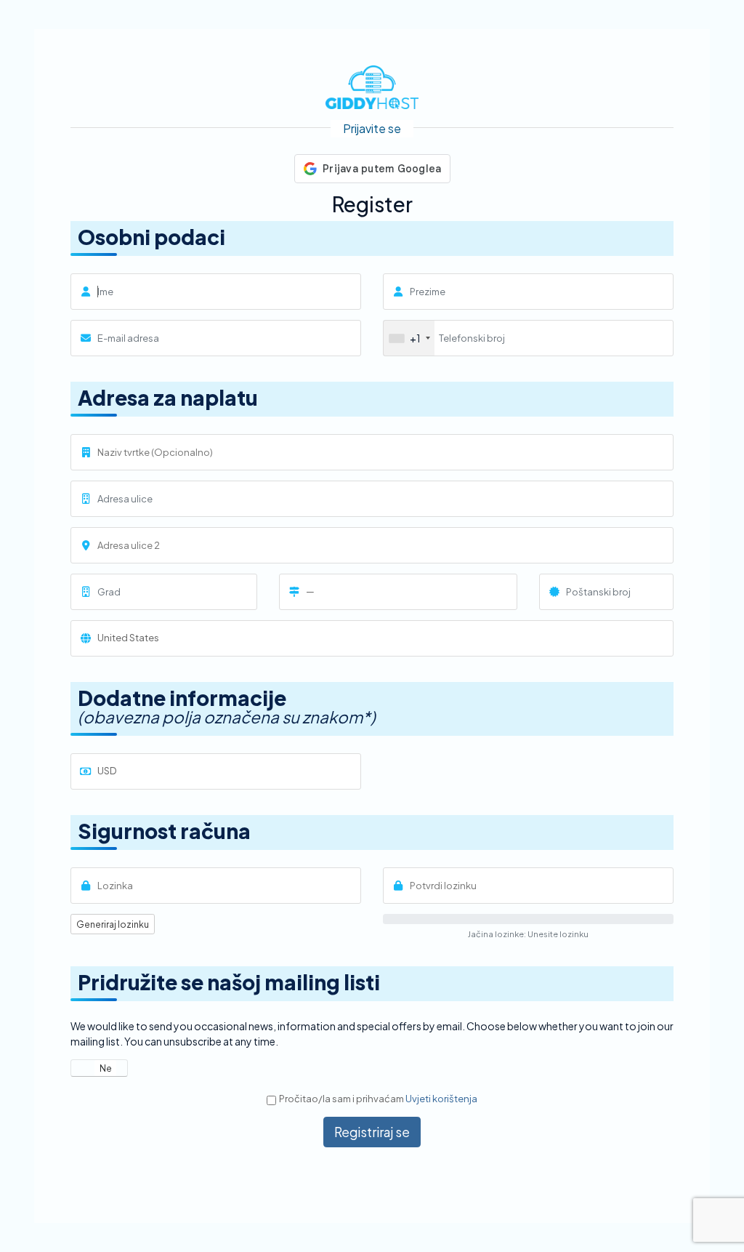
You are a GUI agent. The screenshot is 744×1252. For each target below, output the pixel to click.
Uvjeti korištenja (441, 1098)
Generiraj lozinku (112, 924)
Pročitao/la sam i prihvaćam (378, 1098)
